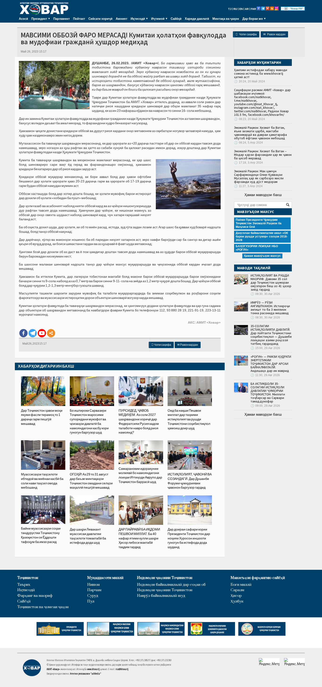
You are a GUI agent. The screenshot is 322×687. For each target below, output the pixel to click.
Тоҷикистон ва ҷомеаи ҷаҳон (43, 607)
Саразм (237, 590)
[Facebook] (23, 333)
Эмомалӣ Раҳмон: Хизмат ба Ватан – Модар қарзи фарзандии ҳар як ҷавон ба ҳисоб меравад (263, 154)
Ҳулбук (237, 601)
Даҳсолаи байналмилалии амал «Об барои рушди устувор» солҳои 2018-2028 (262, 236)
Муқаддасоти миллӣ (105, 578)
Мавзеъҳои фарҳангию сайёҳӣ (258, 578)
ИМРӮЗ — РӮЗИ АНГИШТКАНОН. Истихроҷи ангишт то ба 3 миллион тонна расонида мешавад (270, 307)
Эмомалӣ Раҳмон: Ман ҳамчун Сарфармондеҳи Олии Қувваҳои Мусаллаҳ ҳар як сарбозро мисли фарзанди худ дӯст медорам (259, 176)
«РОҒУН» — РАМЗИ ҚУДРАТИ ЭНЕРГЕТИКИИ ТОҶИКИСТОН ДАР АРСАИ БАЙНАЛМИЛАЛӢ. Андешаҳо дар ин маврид (271, 363)
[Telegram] (33, 333)
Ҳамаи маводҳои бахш (263, 195)
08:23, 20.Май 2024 (249, 119)
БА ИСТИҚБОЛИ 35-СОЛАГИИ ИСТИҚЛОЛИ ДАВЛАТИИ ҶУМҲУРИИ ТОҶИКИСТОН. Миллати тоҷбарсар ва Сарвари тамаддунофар (268, 392)
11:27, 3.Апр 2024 (248, 186)
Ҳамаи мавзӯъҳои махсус (262, 255)
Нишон (93, 585)
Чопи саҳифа (246, 34)
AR (247, 9)
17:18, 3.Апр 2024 (248, 162)
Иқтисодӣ (26, 590)
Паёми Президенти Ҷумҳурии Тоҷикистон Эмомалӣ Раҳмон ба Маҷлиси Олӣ (258, 223)
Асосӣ (23, 18)
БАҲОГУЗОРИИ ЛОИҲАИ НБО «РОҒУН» (257, 248)
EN (241, 9)
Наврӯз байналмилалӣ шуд (161, 596)
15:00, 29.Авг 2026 (265, 348)
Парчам (94, 590)
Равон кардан (274, 34)
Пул (90, 601)
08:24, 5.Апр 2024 (248, 142)
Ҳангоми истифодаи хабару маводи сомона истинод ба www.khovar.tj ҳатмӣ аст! (260, 73)
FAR (253, 9)
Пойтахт (79, 18)
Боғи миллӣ (241, 585)
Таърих (23, 585)
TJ (229, 9)
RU (235, 9)
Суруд (92, 596)
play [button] (286, 9)
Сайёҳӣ (176, 18)
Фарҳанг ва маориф (35, 596)
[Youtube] (42, 333)
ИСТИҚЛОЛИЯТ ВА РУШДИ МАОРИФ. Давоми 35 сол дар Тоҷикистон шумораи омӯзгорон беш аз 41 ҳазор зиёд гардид (271, 282)
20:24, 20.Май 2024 (249, 81)
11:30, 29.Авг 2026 (265, 375)
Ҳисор (236, 596)
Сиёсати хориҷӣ (100, 18)
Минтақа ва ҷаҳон (225, 18)
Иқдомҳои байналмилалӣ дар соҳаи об (171, 585)
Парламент (61, 18)
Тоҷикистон (27, 578)
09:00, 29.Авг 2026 (265, 405)
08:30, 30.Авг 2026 (265, 317)
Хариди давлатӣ (197, 18)
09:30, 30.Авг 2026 (265, 294)
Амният (121, 18)
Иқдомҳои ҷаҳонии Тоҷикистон (164, 578)
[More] (51, 333)
